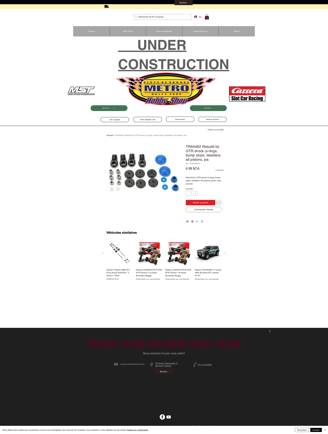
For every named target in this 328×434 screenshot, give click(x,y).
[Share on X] (202, 221)
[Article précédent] (102, 252)
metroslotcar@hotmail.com (132, 364)
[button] (207, 16)
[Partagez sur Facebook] (187, 221)
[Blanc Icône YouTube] (168, 417)
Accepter (316, 430)
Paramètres (302, 430)
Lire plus (189, 184)
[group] (164, 261)
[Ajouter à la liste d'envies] (219, 202)
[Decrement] (187, 193)
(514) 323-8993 (205, 365)
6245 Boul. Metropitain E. (166, 363)
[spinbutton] (191, 193)
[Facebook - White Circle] (162, 417)
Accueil (109, 135)
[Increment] (195, 193)
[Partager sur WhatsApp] (197, 221)
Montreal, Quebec (163, 366)
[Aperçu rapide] (119, 253)
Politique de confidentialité (137, 430)
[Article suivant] (225, 252)
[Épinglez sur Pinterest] (192, 221)
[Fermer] (324, 430)
